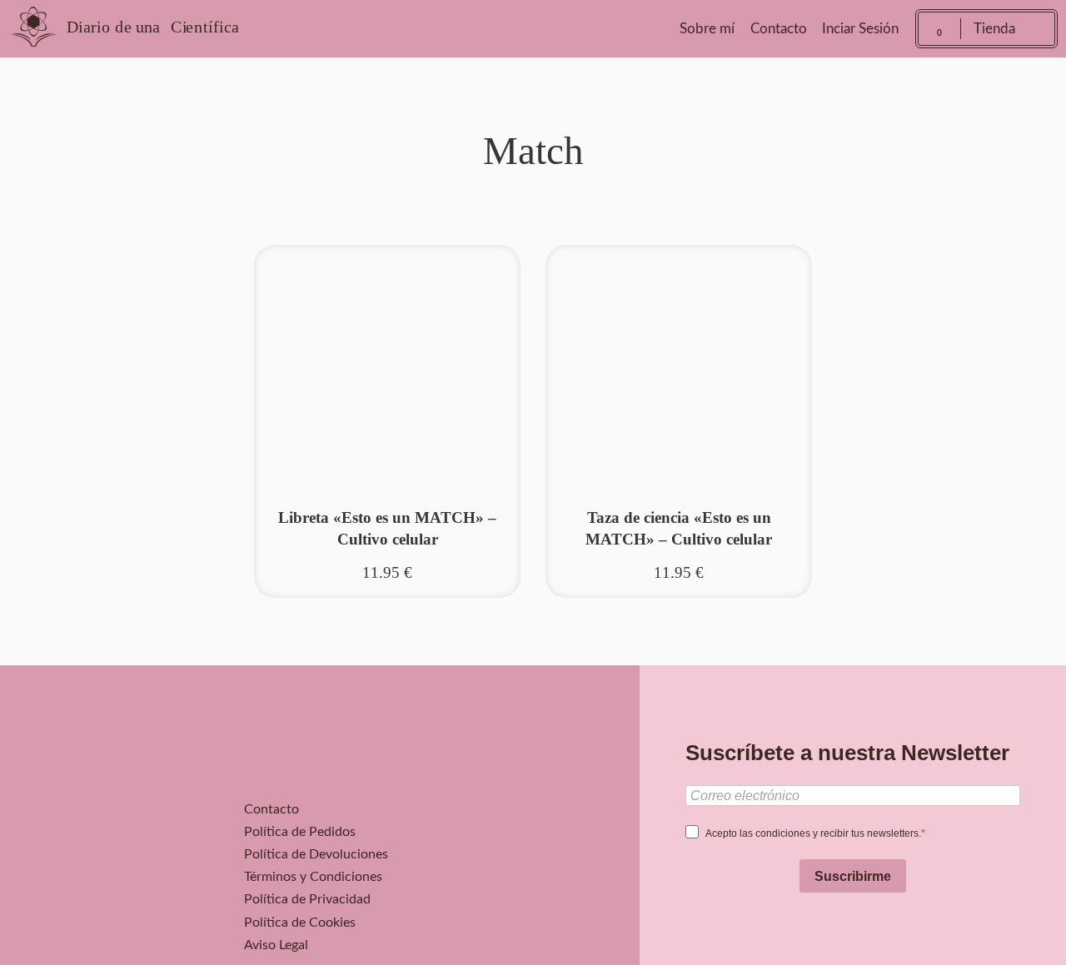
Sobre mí (707, 29)
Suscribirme (852, 876)
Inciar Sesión (860, 29)
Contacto (778, 29)
